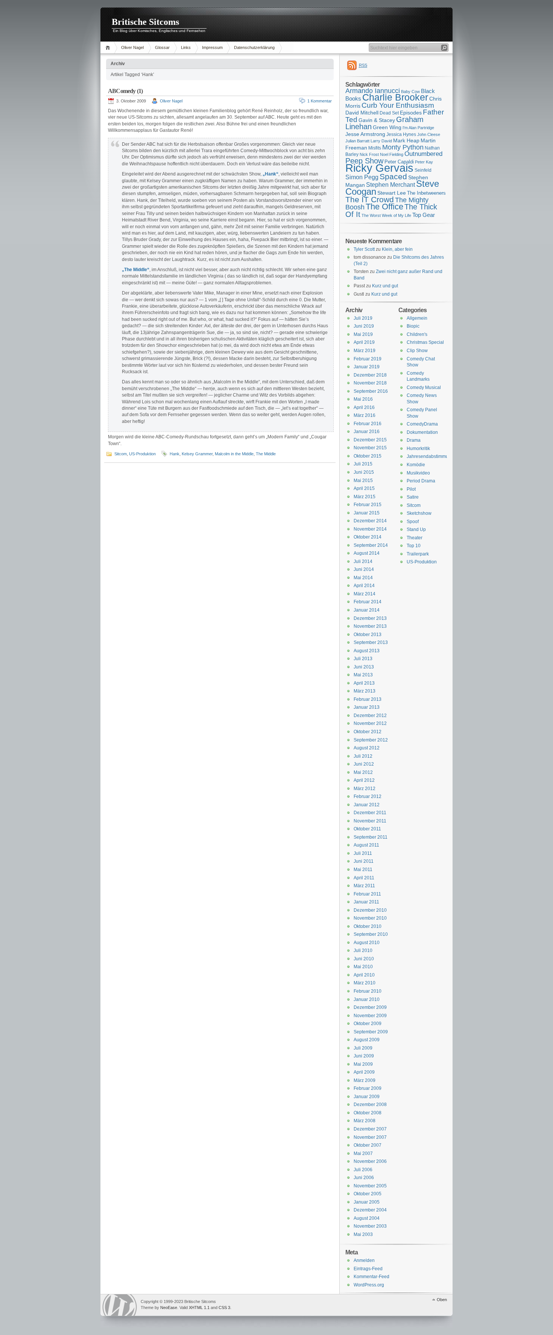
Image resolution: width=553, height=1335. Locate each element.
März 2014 (364, 594)
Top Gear (423, 215)
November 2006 (370, 1161)
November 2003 (370, 1226)
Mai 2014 (363, 577)
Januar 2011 (366, 902)
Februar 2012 (367, 796)
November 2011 (370, 821)
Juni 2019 (364, 326)
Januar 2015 (367, 513)
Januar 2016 (367, 431)
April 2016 (364, 407)
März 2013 (364, 691)
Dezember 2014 (370, 520)
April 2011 (364, 877)
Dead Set (389, 113)
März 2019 (364, 350)
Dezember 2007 (370, 1129)
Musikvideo (418, 473)
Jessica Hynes (401, 134)
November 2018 (370, 383)
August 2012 (367, 748)
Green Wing (387, 127)
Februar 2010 (367, 991)
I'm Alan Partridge (418, 127)
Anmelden (364, 1260)
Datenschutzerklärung (254, 47)
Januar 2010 (367, 999)
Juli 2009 (363, 1048)
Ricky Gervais (379, 168)
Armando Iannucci (372, 91)
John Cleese (428, 134)
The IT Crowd (369, 199)
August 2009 (367, 1039)
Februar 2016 (367, 423)
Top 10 (414, 545)
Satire (413, 497)
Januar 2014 (367, 610)
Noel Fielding (391, 154)
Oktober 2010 (367, 926)
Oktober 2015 (367, 456)
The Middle (266, 454)
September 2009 (371, 1031)
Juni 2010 (364, 958)
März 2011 (364, 885)
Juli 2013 (363, 658)
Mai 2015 (363, 480)
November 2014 (370, 529)
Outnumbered (423, 153)
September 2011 (370, 837)
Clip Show (417, 350)
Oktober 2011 (367, 829)
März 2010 (364, 983)
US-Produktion (142, 454)
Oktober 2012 (367, 731)
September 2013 (371, 642)
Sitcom (120, 454)
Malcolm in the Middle (234, 454)
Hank (174, 454)
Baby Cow (410, 91)
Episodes (411, 113)
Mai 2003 (363, 1234)
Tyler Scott (364, 249)
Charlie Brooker (395, 97)
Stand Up (416, 529)
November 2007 (370, 1137)
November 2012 (370, 723)
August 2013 (367, 650)
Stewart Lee (391, 193)
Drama (414, 440)
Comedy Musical (424, 387)
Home (108, 47)
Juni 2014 (364, 569)
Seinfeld (423, 170)
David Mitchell (361, 113)
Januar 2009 (367, 1096)
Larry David (381, 141)
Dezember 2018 (370, 375)
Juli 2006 (363, 1169)
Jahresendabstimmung (430, 456)
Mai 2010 (363, 966)
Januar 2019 (367, 366)
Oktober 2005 (367, 1193)
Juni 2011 (364, 861)
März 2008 (364, 1120)
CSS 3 (224, 1307)
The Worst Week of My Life (386, 215)
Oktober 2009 (367, 1023)
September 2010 (371, 934)
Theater (414, 537)
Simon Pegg (361, 177)
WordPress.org (369, 1285)
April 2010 (364, 975)
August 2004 (367, 1218)
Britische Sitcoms (145, 22)
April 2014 (364, 585)
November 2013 (370, 626)
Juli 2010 (363, 950)
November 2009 (370, 1015)
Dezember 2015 (370, 439)
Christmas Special (425, 342)
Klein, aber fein (397, 249)
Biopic (413, 326)
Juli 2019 (363, 318)
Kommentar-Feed (371, 1276)
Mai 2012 (363, 772)
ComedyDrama (422, 424)
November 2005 (370, 1186)
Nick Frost (369, 154)
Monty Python (403, 147)
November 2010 (370, 918)
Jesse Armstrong (365, 134)
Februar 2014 (367, 601)
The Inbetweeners (426, 193)
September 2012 (371, 740)
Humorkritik (418, 448)
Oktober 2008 (367, 1112)
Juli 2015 (363, 464)
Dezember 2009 (370, 1007)
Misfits (374, 148)
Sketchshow (419, 513)
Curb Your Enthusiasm (398, 105)
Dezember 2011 (370, 812)
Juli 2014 (363, 561)
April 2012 (364, 780)
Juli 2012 (363, 756)
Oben (442, 1299)
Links (186, 47)
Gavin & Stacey (377, 120)
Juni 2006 (364, 1177)
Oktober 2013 (367, 634)
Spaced (393, 176)
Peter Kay (424, 162)
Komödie (416, 464)
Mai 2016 (363, 399)
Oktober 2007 (367, 1145)
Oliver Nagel (132, 47)
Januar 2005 (367, 1202)
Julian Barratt (357, 141)
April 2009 (364, 1072)
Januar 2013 (367, 707)
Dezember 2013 (370, 618)
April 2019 (364, 342)
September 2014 (371, 545)
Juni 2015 (364, 472)
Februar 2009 (367, 1088)
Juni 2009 (364, 1056)
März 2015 (364, 496)
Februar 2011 (367, 894)
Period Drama (421, 481)
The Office (384, 206)
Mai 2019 (363, 334)
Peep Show (364, 161)
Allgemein (417, 318)
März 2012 (364, 788)
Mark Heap (406, 140)
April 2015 (364, 488)
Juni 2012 (364, 764)
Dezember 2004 (370, 1210)
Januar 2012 (367, 804)
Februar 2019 (367, 359)
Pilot (411, 489)
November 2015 (370, 447)
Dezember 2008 (370, 1104)
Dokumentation (422, 432)
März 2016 (364, 415)
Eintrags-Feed (368, 1268)
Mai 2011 (363, 869)
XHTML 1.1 (199, 1307)
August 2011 (366, 845)
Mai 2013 (363, 674)
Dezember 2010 (370, 910)
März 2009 (364, 1080)
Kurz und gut (385, 285)
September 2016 (371, 391)
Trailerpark (418, 554)
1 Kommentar (319, 101)
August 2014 (367, 553)
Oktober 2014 (367, 537)
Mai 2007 (363, 1153)
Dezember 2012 (370, 715)
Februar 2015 (367, 504)
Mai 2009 (363, 1064)
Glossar (162, 47)
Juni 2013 (364, 667)
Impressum (212, 47)
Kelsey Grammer (197, 454)
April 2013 (364, 683)
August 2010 (367, 942)
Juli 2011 (363, 853)
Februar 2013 (367, 699)
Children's (417, 334)
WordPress (119, 1305)
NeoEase (168, 1307)
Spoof (413, 521)
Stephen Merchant (390, 185)
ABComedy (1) (125, 91)
